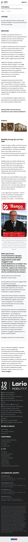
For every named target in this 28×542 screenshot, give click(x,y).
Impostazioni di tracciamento (10, 466)
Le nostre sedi (5, 446)
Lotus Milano (6, 404)
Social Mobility (5, 456)
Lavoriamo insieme (7, 454)
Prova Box (4, 444)
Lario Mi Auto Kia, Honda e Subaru (12, 412)
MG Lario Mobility (15, 410)
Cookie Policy (5, 462)
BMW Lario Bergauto (8, 392)
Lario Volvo (15, 404)
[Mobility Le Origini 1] (7, 127)
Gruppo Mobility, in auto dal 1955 (12, 422)
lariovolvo (5, 410)
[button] (24, 2)
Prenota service (6, 442)
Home (2, 11)
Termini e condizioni (7, 458)
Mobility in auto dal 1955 (10, 420)
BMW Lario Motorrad (8, 406)
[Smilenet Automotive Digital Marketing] (14, 539)
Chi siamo (4, 452)
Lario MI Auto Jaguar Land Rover (12, 396)
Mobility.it (20, 406)
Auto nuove (4, 429)
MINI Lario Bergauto (8, 394)
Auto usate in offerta (7, 431)
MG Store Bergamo (8, 398)
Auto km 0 (4, 433)
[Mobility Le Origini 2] (20, 127)
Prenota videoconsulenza (9, 440)
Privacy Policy (5, 464)
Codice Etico (5, 460)
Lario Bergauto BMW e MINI (10, 408)
